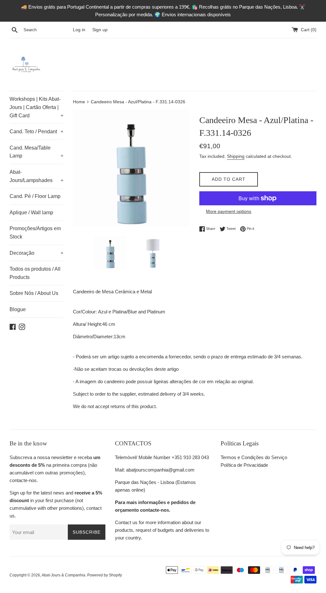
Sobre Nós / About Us (34, 293)
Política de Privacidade (244, 465)
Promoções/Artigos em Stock (35, 232)
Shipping (235, 156)
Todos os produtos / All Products (35, 273)
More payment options (228, 211)
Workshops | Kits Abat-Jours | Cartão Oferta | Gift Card (36, 107)
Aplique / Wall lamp (31, 212)
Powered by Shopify (104, 575)
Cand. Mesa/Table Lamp (36, 152)
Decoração (36, 253)
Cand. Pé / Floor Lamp (35, 196)
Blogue (18, 309)
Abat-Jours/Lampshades (36, 176)
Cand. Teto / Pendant (36, 131)
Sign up (100, 29)
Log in (79, 29)
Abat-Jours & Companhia (63, 575)
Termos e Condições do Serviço (254, 457)
